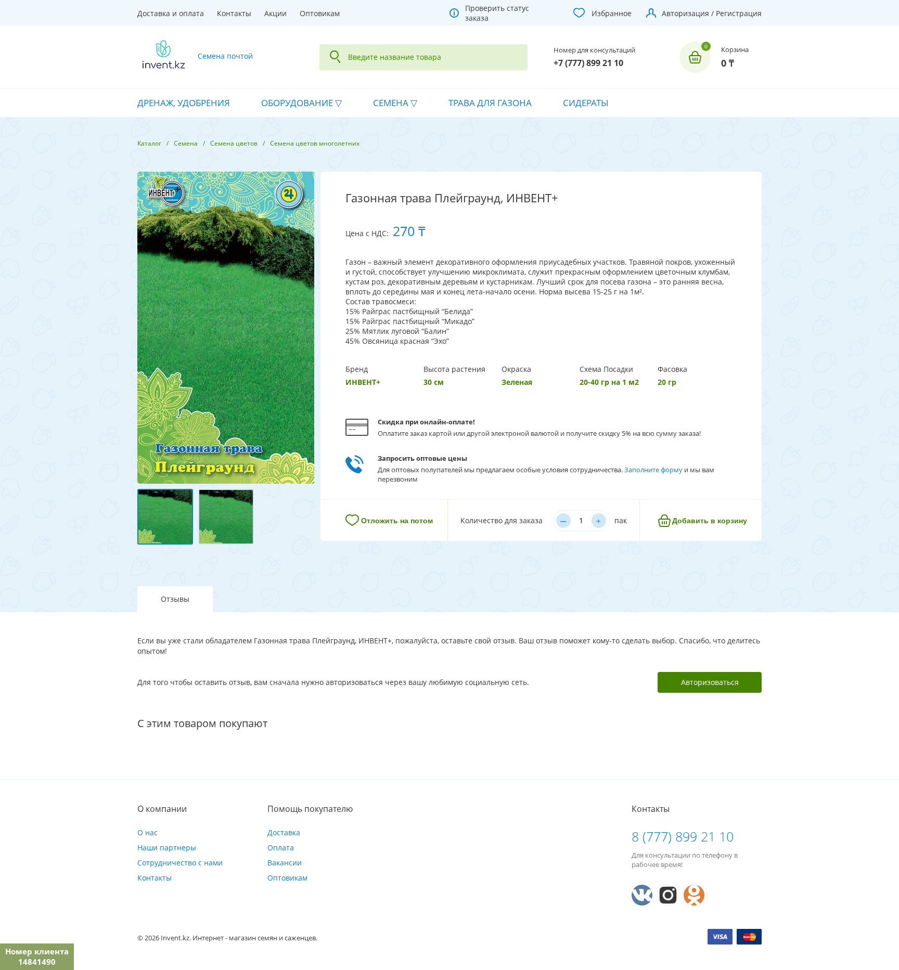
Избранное (612, 13)
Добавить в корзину (709, 520)
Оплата (280, 847)
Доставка (283, 832)
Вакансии (284, 863)
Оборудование (297, 103)
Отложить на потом (397, 520)
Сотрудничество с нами (180, 863)
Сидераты (586, 103)
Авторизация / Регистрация (712, 13)
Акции (275, 13)
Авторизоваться (710, 682)
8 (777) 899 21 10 (683, 836)
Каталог (149, 143)
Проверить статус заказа (497, 13)
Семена (390, 103)
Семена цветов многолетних (314, 143)
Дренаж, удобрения (183, 103)
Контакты (234, 13)
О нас (147, 832)
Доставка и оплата (170, 13)
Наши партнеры (166, 847)
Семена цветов (234, 143)
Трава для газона (490, 103)
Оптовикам (320, 13)
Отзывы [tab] (175, 599)
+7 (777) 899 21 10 (588, 63)
